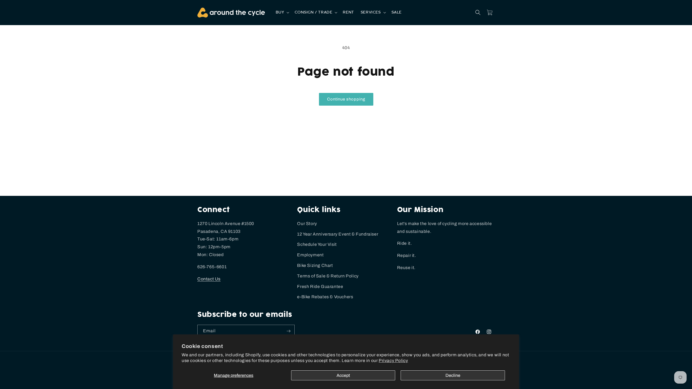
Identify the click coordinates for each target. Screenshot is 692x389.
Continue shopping (346, 99)
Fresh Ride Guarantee (320, 286)
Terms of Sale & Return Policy (327, 276)
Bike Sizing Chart (315, 265)
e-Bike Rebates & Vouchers (325, 296)
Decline (452, 375)
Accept (343, 375)
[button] (282, 12)
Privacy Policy (393, 360)
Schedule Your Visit (317, 244)
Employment (310, 255)
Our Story (307, 223)
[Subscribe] (288, 331)
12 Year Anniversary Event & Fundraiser (337, 234)
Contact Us (209, 279)
